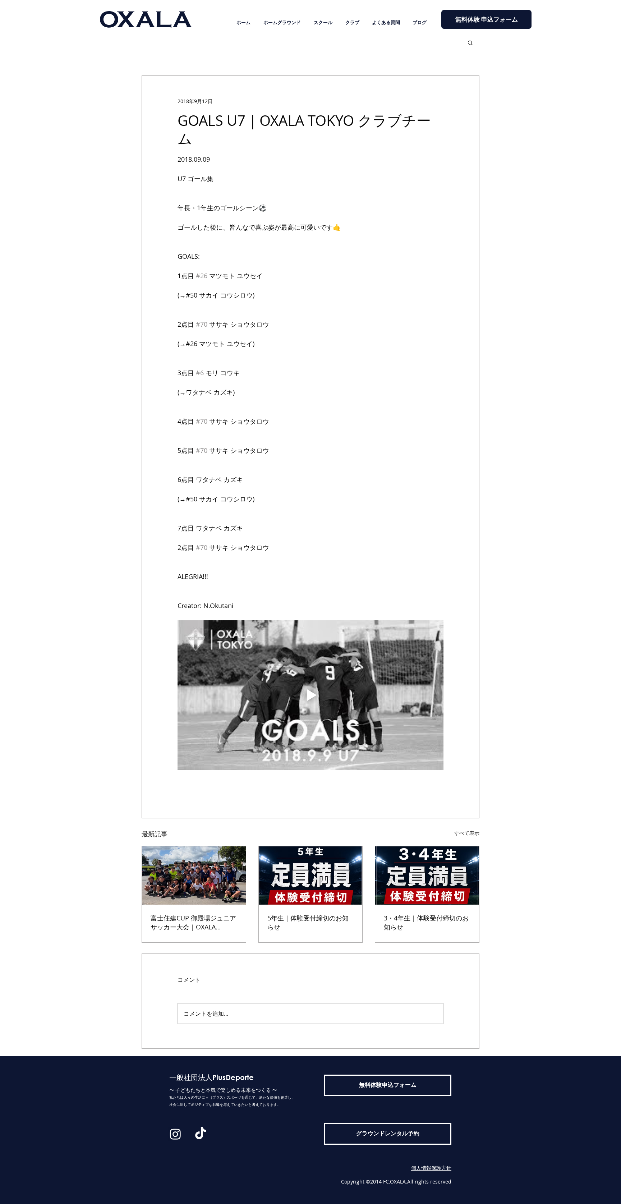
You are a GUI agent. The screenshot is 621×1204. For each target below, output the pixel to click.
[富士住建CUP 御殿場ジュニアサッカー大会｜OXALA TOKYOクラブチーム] (194, 875)
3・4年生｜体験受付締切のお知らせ (426, 922)
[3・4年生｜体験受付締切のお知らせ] (427, 875)
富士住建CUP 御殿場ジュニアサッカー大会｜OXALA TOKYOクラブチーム (193, 923)
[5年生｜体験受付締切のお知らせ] (311, 875)
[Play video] (310, 695)
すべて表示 (466, 833)
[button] (470, 42)
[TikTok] (200, 1134)
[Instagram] (175, 1134)
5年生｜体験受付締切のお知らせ (308, 922)
